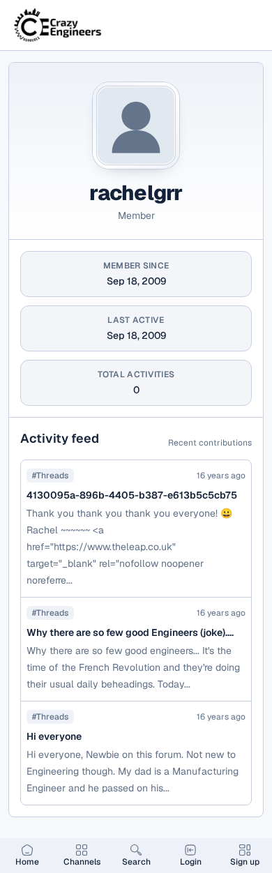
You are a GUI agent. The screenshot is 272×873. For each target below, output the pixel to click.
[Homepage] (58, 25)
